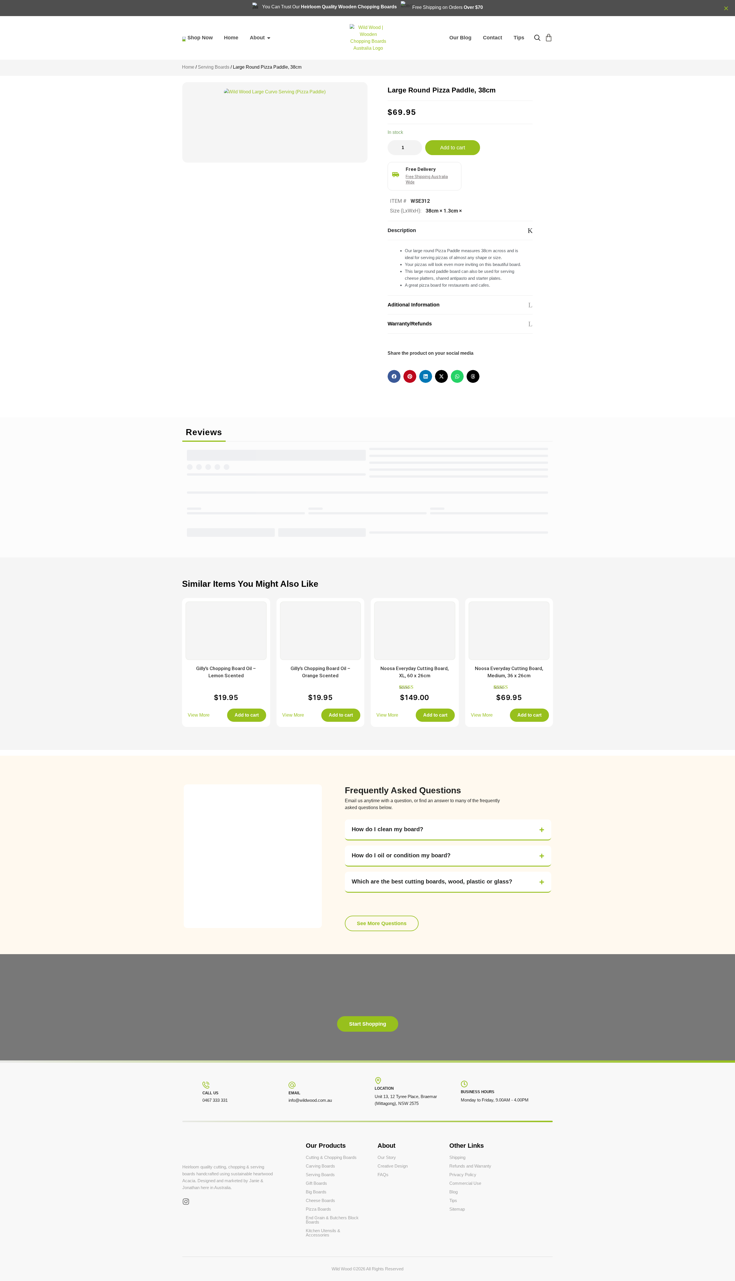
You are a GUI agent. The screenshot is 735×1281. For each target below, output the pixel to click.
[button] (394, 376)
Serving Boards (213, 67)
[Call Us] (205, 1085)
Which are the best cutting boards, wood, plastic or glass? (432, 881)
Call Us (210, 1093)
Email (294, 1093)
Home (188, 67)
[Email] (292, 1085)
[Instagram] (185, 1201)
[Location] (378, 1080)
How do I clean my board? (387, 829)
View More (199, 715)
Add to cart (452, 148)
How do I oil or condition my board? (401, 855)
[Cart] (549, 38)
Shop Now (200, 37)
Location (384, 1088)
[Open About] (268, 38)
